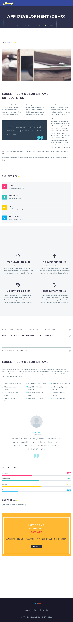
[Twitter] (35, 603)
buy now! (36, 546)
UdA (35, 610)
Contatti (27, 610)
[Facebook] (33, 603)
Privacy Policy (44, 610)
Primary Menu (69, 3)
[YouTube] (40, 603)
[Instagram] (37, 603)
